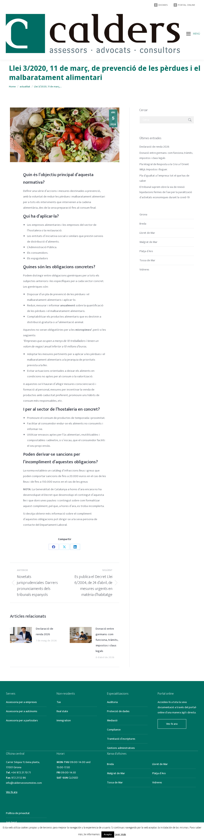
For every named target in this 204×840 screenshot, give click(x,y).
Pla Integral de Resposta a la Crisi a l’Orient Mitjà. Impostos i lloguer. (164, 167)
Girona (143, 214)
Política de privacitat (18, 813)
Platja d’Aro (146, 251)
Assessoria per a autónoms (21, 711)
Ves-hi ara (172, 724)
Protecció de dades (118, 711)
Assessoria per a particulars (22, 720)
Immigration (64, 720)
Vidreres (144, 269)
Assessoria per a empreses (21, 702)
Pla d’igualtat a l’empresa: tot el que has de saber (164, 178)
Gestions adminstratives (121, 748)
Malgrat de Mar (148, 242)
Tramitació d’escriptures (121, 738)
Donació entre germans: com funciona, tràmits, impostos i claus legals (107, 640)
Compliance (114, 729)
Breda (142, 223)
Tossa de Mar (147, 260)
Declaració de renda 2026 (44, 631)
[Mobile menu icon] (188, 33)
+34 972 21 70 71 (21, 772)
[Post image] (21, 635)
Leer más (120, 834)
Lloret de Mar (147, 233)
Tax (59, 702)
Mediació (112, 720)
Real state (62, 711)
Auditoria (112, 702)
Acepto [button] (108, 834)
